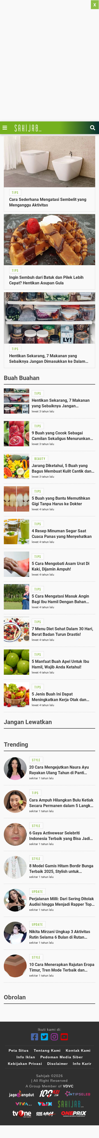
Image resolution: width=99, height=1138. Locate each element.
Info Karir (82, 1064)
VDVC (68, 1086)
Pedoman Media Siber (61, 1057)
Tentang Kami (47, 1050)
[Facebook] (34, 1037)
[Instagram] (54, 1037)
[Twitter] (44, 1037)
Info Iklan (25, 1057)
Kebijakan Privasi (25, 1064)
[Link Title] (6, 127)
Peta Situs (19, 1050)
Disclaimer (57, 1064)
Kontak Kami (78, 1050)
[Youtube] (64, 1037)
